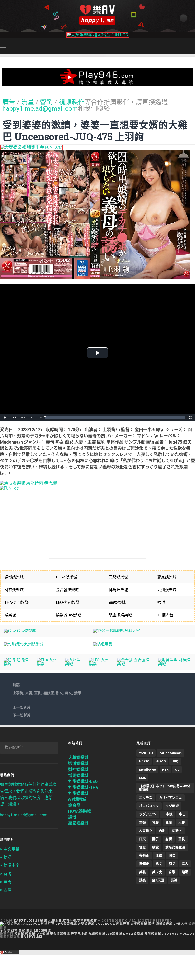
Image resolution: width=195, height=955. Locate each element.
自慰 (172, 872)
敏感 (155, 847)
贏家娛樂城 (78, 823)
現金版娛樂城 (60, 933)
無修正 (48, 693)
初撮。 (177, 830)
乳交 (155, 822)
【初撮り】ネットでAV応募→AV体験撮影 (164, 787)
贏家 (22, 930)
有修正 (144, 855)
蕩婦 (185, 872)
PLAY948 (170, 933)
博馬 (29, 930)
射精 (168, 839)
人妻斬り (145, 830)
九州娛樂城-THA (83, 787)
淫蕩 (159, 855)
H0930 (144, 761)
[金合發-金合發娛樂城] (133, 664)
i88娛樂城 (77, 799)
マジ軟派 (172, 806)
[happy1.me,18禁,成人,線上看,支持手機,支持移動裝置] (97, 14)
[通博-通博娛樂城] (20, 630)
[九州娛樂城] (73, 664)
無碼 (16, 685)
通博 (72, 817)
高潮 (174, 880)
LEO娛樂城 (42, 930)
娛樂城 (19, 933)
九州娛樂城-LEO (83, 781)
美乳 (142, 872)
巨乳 (37, 693)
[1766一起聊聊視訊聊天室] (116, 630)
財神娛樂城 (78, 769)
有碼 (7, 873)
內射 (162, 830)
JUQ (175, 761)
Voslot (187, 933)
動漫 (7, 857)
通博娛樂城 (78, 763)
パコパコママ (149, 806)
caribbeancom (170, 753)
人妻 (28, 693)
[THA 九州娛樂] (47, 664)
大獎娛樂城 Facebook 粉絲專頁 (104, 923)
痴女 (68, 693)
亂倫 (168, 822)
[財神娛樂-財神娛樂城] (174, 664)
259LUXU (146, 753)
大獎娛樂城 (78, 757)
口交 (142, 839)
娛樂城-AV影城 (37, 933)
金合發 (74, 805)
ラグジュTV (147, 814)
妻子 (155, 839)
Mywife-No (147, 769)
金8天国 (158, 880)
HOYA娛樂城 (79, 811)
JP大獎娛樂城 (66, 923)
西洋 (7, 890)
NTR (165, 769)
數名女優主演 (175, 847)
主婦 (142, 822)
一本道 (168, 814)
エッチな (145, 798)
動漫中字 (11, 865)
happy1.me (32, 936)
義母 (77, 693)
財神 (14, 930)
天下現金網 (79, 933)
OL (177, 769)
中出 (182, 814)
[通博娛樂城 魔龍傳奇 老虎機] (28, 482)
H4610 (161, 761)
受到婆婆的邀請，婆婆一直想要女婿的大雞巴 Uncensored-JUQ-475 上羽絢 (95, 131)
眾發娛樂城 (153, 933)
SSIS (142, 777)
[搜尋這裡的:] (29, 748)
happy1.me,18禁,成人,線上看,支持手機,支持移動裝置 (55, 920)
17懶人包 (180, 923)
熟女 (59, 693)
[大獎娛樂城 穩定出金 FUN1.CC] (97, 34)
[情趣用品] (102, 644)
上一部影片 (21, 707)
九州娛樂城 (78, 793)
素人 (185, 864)
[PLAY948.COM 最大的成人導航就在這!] (97, 83)
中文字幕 (11, 849)
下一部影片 (21, 715)
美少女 (157, 872)
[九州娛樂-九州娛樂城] (23, 644)
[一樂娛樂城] (9, 487)
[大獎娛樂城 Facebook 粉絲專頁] (27, 923)
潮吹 (172, 855)
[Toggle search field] (192, 46)
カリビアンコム (170, 798)
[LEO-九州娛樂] (99, 664)
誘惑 (142, 880)
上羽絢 (18, 693)
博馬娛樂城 (78, 775)
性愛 (142, 847)
